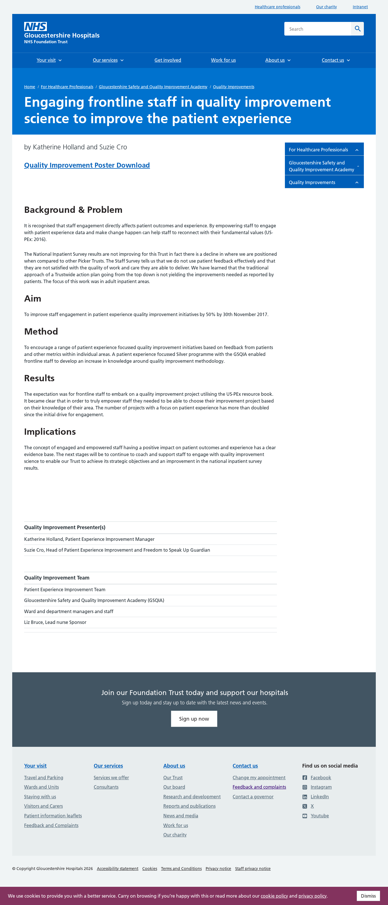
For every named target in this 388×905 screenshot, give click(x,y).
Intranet (360, 6)
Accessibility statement (117, 868)
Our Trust (173, 777)
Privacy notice (218, 868)
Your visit (35, 765)
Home (29, 86)
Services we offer (111, 777)
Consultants (106, 787)
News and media (180, 816)
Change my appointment (259, 777)
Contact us (245, 765)
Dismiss (368, 896)
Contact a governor (253, 796)
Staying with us (40, 796)
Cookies (149, 868)
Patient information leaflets (53, 816)
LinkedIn (320, 796)
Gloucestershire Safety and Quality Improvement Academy (153, 86)
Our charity (326, 6)
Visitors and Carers (43, 806)
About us (174, 765)
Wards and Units (41, 787)
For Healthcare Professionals (67, 86)
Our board (174, 787)
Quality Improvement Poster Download (87, 165)
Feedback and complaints (259, 787)
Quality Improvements (233, 86)
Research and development (192, 796)
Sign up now (194, 719)
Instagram (321, 787)
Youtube (320, 816)
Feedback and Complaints (51, 825)
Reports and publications (189, 806)
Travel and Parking (43, 777)
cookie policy (274, 896)
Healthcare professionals (277, 6)
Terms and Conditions (181, 868)
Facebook (321, 777)
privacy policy (313, 896)
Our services (108, 765)
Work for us (175, 825)
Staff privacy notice (253, 868)
